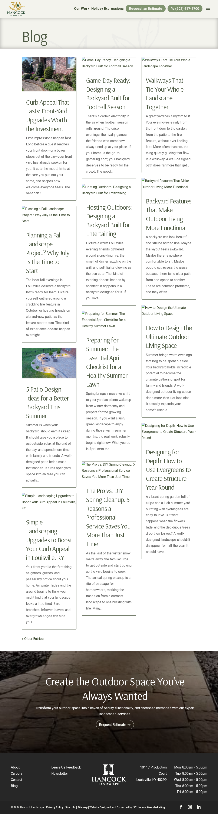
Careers (17, 773)
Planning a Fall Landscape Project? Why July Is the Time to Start (47, 252)
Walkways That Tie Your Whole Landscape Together (165, 93)
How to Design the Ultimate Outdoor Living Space (169, 336)
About (15, 767)
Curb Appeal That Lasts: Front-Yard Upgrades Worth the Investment (47, 115)
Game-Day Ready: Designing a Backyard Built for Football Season (108, 93)
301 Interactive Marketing (149, 807)
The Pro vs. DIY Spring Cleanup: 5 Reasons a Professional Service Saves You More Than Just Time (108, 517)
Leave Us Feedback (66, 767)
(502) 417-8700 (186, 9)
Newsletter (59, 773)
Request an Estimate (145, 9)
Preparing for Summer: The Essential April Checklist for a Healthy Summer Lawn (106, 362)
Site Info (70, 807)
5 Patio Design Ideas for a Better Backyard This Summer (47, 402)
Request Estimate (112, 724)
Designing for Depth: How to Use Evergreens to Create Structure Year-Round (168, 469)
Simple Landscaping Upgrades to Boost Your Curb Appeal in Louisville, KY (49, 539)
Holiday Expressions (107, 9)
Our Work (81, 9)
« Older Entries (33, 639)
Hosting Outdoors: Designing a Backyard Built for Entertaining (109, 220)
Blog (14, 786)
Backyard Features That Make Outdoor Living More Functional (168, 214)
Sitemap (82, 807)
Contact (16, 780)
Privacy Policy (54, 807)
